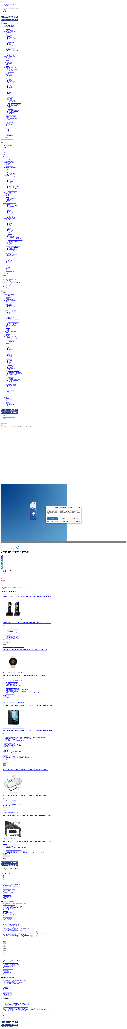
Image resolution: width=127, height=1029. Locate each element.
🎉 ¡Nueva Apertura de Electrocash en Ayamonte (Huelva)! (15, 930)
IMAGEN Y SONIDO (8, 6)
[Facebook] (63, 558)
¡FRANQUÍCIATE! (7, 918)
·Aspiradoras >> (9, 85)
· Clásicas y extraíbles (13, 69)
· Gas (9, 79)
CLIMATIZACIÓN (7, 10)
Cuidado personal (7, 895)
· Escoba (10, 86)
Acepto (52, 518)
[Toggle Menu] (1, 1)
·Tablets (7, 132)
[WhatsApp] (63, 564)
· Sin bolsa (10, 88)
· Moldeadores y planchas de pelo (15, 104)
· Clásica (10, 95)
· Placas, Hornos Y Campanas (9, 67)
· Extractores (11, 72)
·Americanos (8, 32)
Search (4, 415)
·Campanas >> (9, 68)
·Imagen (7, 61)
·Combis (7, 33)
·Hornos (7, 73)
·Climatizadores (9, 46)
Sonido (4, 898)
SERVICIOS (6, 14)
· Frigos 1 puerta (11, 37)
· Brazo (10, 91)
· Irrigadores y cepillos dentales (14, 103)
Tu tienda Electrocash (7, 912)
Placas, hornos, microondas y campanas (11, 887)
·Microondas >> (9, 74)
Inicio (2, 426)
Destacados (5, 647)
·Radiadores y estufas (10, 48)
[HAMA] (4, 701)
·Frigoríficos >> (9, 36)
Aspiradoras (5, 897)
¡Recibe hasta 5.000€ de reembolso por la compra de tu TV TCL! (16, 928)
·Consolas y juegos (10, 135)
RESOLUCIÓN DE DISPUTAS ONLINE (12, 907)
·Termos (7, 66)
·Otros (7, 136)
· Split (9, 43)
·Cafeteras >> (9, 93)
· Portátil (10, 44)
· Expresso (10, 97)
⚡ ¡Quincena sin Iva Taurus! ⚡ (10, 929)
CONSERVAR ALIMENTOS (9, 4)
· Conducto (10, 45)
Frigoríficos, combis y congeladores (10, 886)
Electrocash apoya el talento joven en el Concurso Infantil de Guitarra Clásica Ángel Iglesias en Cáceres (25, 933)
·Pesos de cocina (9, 122)
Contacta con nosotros (7, 915)
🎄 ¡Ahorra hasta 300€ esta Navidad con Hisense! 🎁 (14, 934)
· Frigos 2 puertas (12, 38)
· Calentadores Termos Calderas (9, 62)
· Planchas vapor (11, 112)
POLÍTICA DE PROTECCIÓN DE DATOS (72, 521)
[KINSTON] (4, 859)
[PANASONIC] (4, 645)
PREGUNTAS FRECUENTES (10, 914)
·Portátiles (8, 131)
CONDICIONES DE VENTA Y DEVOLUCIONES (14, 903)
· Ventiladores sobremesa (13, 52)
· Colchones (5, 137)
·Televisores (8, 57)
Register (5, 152)
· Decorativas (11, 70)
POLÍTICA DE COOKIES (51, 521)
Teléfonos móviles (20, 594)
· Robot (10, 87)
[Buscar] (2, 142)
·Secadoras (8, 29)
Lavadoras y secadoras (8, 892)
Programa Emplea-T (7, 919)
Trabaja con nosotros (7, 917)
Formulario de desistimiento (9, 909)
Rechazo (63, 518)
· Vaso (9, 92)
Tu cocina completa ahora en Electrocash (11, 924)
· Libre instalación (12, 76)
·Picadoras (8, 123)
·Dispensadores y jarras (11, 116)
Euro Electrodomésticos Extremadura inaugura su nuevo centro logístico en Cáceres (20, 935)
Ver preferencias (74, 518)
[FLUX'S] (4, 811)
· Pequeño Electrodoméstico (9, 82)
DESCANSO (6, 12)
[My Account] (3, 420)
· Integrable (10, 75)
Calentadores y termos (7, 896)
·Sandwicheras (9, 124)
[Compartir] (63, 568)
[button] (79, 507)
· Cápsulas (10, 94)
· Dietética (10, 109)
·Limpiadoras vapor (10, 119)
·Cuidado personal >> (10, 99)
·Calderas (8, 64)
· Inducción (10, 80)
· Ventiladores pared (12, 51)
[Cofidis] (3, 588)
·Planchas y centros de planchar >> (13, 110)
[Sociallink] (3, 875)
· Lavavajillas (6, 39)
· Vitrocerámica (11, 81)
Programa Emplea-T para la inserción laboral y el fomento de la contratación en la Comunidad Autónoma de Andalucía (28, 936)
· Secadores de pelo (12, 105)
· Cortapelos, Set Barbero (13, 101)
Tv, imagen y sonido (7, 885)
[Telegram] (63, 566)
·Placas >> (8, 78)
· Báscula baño (11, 100)
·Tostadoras (8, 126)
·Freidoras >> (9, 106)
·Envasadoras (8, 117)
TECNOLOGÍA (6, 11)
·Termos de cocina (9, 125)
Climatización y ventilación (9, 890)
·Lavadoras (8, 27)
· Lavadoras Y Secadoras (8, 26)
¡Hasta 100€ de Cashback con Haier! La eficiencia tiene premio (16, 925)
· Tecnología (5, 128)
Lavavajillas (5, 893)
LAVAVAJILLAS (7, 5)
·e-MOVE (8, 129)
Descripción (5, 582)
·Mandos (8, 58)
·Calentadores (9, 63)
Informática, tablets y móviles (10, 426)
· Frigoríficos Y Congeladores (9, 31)
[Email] (63, 562)
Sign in (4, 147)
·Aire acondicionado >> (11, 42)
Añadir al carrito (6, 642)
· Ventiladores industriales (13, 50)
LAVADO (5, 3)
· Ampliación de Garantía (8, 25)
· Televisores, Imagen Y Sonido (9, 56)
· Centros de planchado (13, 111)
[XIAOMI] (4, 765)
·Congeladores (9, 35)
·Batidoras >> (9, 89)
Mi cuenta (5, 913)
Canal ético (5, 911)
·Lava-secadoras (9, 30)
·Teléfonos (8, 134)
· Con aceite (10, 107)
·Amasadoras (8, 84)
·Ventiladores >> (9, 49)
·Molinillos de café (10, 121)
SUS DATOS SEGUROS (61, 521)
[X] (63, 556)
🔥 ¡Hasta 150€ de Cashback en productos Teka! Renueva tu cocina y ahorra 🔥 (20, 931)
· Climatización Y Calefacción (9, 41)
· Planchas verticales (12, 113)
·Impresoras (8, 130)
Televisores (5, 891)
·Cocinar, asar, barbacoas (11, 115)
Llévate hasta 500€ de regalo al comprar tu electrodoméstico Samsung (17, 927)
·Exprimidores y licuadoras (11, 118)
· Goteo (10, 98)
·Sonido (7, 60)
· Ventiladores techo (12, 55)
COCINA (5, 9)
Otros (17, 426)
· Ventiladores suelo (12, 54)
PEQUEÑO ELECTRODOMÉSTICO (11, 8)
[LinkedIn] (63, 560)
